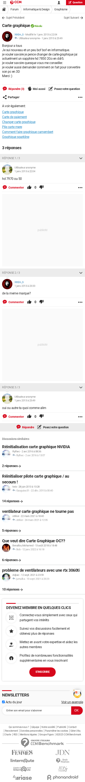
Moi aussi (39, 89)
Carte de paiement (14, 117)
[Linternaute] (22, 761)
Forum (15, 9)
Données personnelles (31, 730)
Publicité (61, 727)
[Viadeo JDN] (62, 769)
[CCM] (15, 2)
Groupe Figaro (46, 734)
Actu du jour (13, 702)
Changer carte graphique (18, 122)
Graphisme (60, 9)
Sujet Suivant (71, 17)
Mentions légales (28, 734)
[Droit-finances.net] (62, 760)
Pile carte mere (12, 127)
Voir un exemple (72, 702)
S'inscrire (42, 671)
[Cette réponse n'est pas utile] (41, 187)
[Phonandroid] (62, 777)
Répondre (28, 427)
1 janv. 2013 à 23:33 (24, 285)
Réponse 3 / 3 (11, 387)
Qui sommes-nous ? (19, 727)
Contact (72, 727)
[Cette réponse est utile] (29, 187)
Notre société (48, 727)
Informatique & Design (36, 9)
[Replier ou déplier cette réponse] (81, 158)
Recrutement (11, 730)
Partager (13, 97)
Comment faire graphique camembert (27, 132)
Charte (7, 734)
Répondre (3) (16, 89)
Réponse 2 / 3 (11, 272)
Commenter (16, 187)
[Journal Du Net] (62, 752)
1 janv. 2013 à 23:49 (52, 38)
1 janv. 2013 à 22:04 (24, 171)
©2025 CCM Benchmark (68, 734)
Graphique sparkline (15, 137)
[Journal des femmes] (22, 752)
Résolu (38, 26)
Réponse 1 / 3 (11, 158)
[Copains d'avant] (22, 769)
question (78, 2)
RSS (15, 734)
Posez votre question (67, 89)
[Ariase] (22, 777)
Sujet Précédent (15, 17)
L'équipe (35, 727)
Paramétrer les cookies (56, 730)
